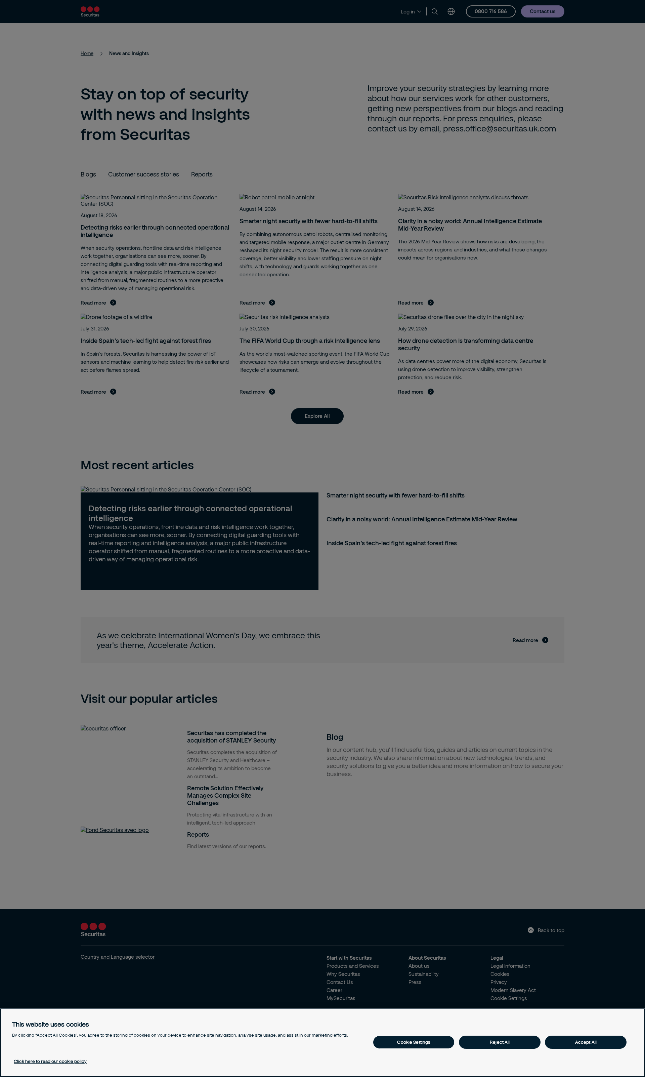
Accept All (586, 1042)
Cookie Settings (413, 1042)
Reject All (500, 1042)
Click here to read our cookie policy (50, 1061)
